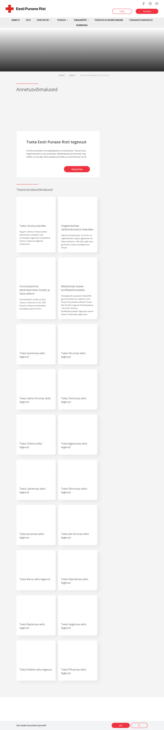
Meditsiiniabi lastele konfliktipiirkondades (73, 288)
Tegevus (61, 20)
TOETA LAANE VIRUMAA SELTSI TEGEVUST (95, 75)
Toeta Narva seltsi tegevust (34, 579)
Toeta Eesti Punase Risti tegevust (56, 141)
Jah (120, 725)
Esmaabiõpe (80, 20)
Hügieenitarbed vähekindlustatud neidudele (77, 227)
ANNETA (72, 75)
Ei (139, 725)
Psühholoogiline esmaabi (109, 20)
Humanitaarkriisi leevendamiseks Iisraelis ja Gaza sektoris (34, 290)
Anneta (15, 20)
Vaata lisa (77, 169)
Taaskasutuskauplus (141, 20)
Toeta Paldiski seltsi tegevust (35, 669)
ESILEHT (62, 75)
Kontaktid (43, 20)
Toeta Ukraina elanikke (32, 226)
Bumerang (82, 25)
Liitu (28, 20)
